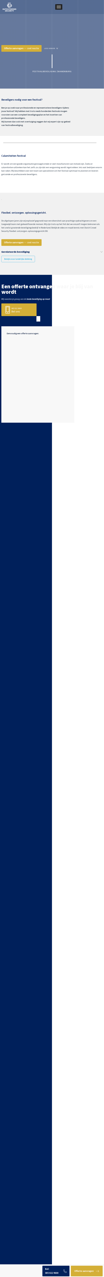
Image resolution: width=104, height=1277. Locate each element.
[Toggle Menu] (59, 7)
